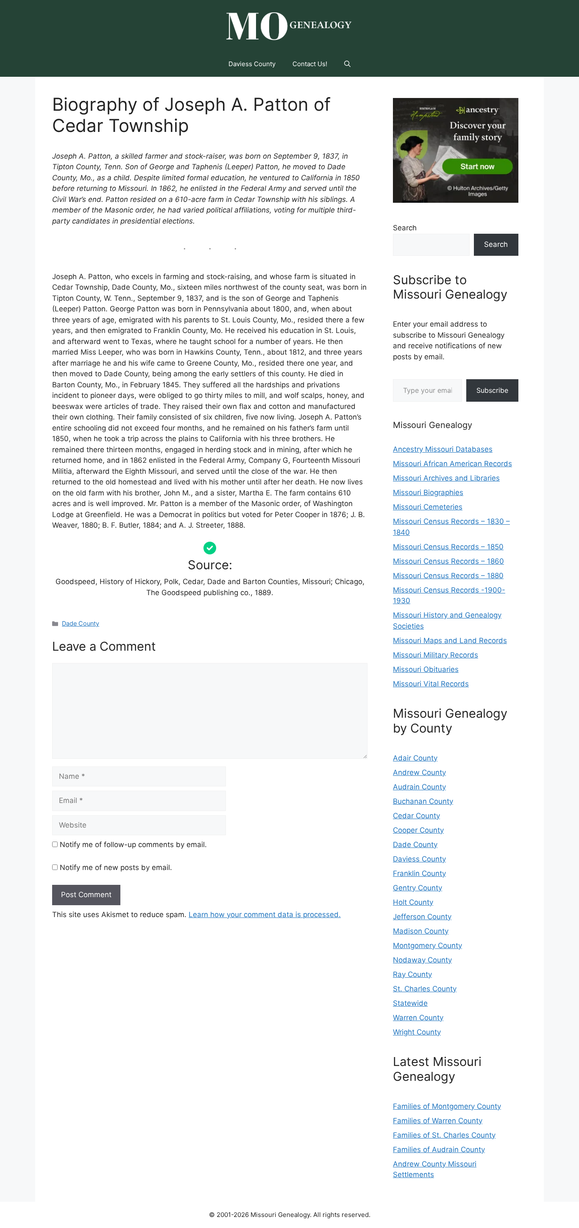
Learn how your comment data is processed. (265, 914)
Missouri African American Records (452, 463)
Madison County (420, 931)
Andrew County (419, 772)
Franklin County (419, 873)
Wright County (417, 1032)
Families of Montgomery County (447, 1106)
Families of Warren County (437, 1120)
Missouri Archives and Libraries (446, 478)
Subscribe (492, 390)
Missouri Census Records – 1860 (448, 561)
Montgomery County (427, 945)
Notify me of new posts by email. (116, 867)
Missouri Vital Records (431, 684)
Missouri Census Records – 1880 (448, 575)
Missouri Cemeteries (427, 507)
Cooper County (418, 830)
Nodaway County (422, 960)
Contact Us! (309, 64)
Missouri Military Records (435, 655)
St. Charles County (425, 989)
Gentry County (417, 888)
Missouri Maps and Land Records (450, 640)
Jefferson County (422, 916)
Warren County (418, 1017)
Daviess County (252, 64)
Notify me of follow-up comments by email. (133, 844)
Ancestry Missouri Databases (443, 449)
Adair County (415, 758)
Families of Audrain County (439, 1149)
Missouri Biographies (428, 492)
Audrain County (419, 787)
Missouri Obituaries (426, 669)
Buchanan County (423, 801)
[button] (347, 64)
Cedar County (416, 815)
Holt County (413, 902)
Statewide (410, 1003)
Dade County (80, 623)
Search (405, 228)
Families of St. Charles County (444, 1135)
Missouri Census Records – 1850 (448, 547)
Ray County (412, 974)
